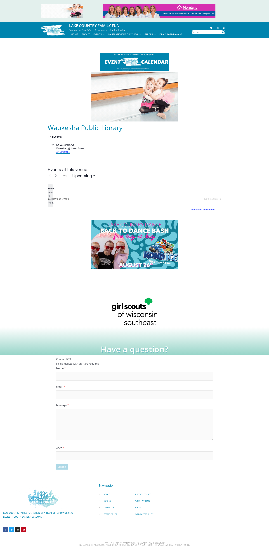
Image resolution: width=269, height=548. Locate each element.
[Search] (223, 32)
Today (64, 175)
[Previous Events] (49, 175)
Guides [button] (148, 34)
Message (62, 405)
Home (74, 34)
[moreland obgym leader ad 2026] (159, 10)
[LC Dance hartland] (134, 244)
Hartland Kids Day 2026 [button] (123, 34)
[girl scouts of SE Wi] (134, 311)
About (86, 34)
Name (61, 368)
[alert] (50, 195)
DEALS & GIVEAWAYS (170, 34)
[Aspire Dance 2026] (134, 96)
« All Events (55, 136)
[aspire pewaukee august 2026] (62, 10)
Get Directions (63, 151)
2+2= (60, 447)
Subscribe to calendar (203, 209)
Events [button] (97, 34)
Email (60, 386)
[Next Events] (55, 175)
